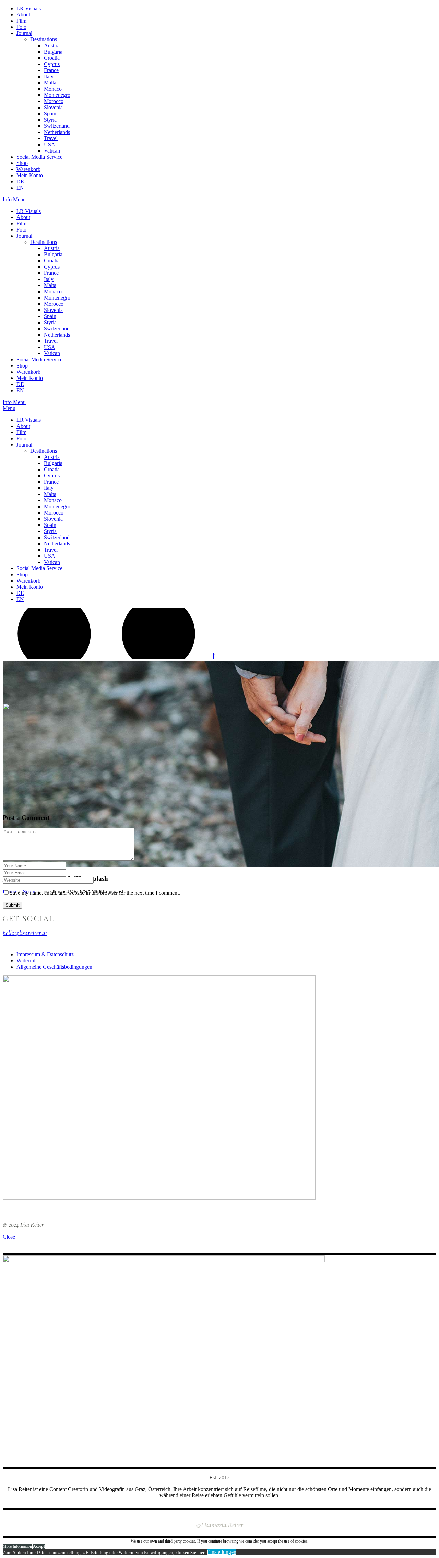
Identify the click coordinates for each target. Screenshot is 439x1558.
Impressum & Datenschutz (45, 954)
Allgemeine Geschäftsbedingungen (54, 967)
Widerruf (26, 960)
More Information (17, 1546)
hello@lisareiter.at (25, 933)
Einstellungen (221, 1552)
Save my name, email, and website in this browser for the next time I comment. (95, 893)
